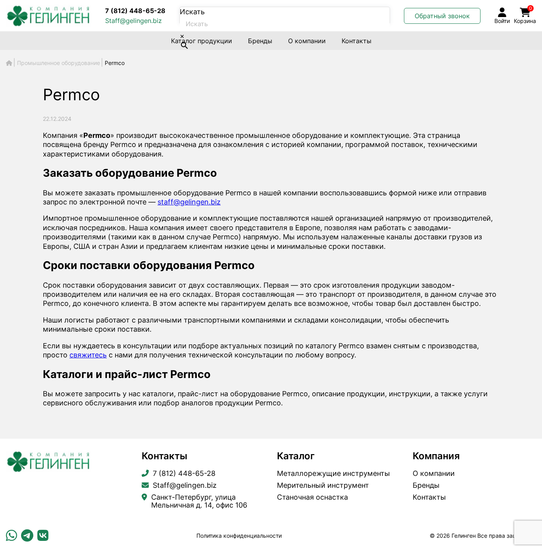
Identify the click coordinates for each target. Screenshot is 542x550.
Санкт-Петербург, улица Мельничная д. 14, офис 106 (199, 501)
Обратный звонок (442, 16)
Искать (192, 12)
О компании (307, 41)
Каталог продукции (201, 41)
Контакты (356, 41)
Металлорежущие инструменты (333, 473)
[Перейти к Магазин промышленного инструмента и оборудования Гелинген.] (9, 62)
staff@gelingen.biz (189, 202)
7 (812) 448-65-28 (135, 11)
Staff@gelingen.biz (133, 21)
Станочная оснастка (312, 497)
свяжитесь (88, 355)
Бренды (260, 41)
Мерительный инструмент (323, 485)
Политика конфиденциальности (239, 535)
